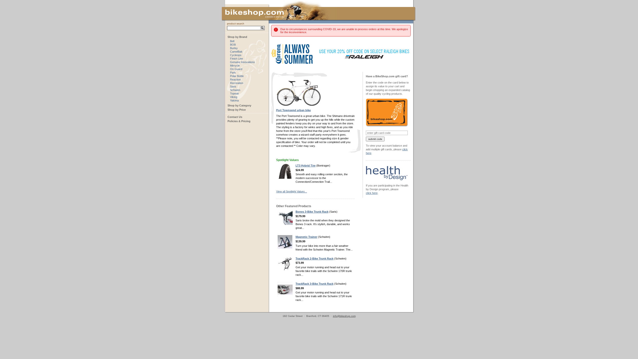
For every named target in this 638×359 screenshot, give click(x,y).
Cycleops (235, 55)
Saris (233, 86)
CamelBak (236, 51)
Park (233, 72)
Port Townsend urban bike (293, 110)
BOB (233, 44)
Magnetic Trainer (306, 236)
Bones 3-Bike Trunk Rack (312, 211)
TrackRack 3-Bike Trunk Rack (314, 283)
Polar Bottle (237, 76)
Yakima (234, 100)
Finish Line (236, 58)
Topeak (234, 93)
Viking (233, 96)
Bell (232, 41)
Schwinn (235, 90)
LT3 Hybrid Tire (306, 165)
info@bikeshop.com (344, 316)
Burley (234, 48)
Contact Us (235, 116)
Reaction (235, 79)
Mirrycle (235, 65)
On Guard (236, 69)
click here (372, 192)
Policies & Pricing (239, 121)
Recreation (236, 83)
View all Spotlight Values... (291, 191)
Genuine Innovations (242, 62)
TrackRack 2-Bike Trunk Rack (314, 258)
